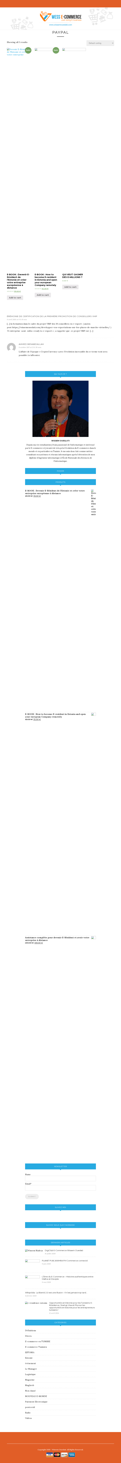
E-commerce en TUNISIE (37, 1341)
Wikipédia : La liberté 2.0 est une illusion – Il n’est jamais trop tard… (56, 1292)
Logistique (30, 1374)
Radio (28, 1412)
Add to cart (15, 297)
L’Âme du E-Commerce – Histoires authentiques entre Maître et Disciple (67, 1277)
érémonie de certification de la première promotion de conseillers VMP (52, 316)
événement (30, 1363)
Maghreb (29, 1385)
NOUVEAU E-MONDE (36, 1396)
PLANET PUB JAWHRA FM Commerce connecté (65, 1260)
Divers (28, 1336)
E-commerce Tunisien (36, 1347)
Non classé (30, 1390)
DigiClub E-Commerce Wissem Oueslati (64, 1250)
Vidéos (28, 1418)
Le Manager (31, 1369)
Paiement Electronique (36, 1401)
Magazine (30, 1379)
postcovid (30, 1407)
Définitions (30, 1330)
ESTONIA (29, 1352)
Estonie (29, 1358)
